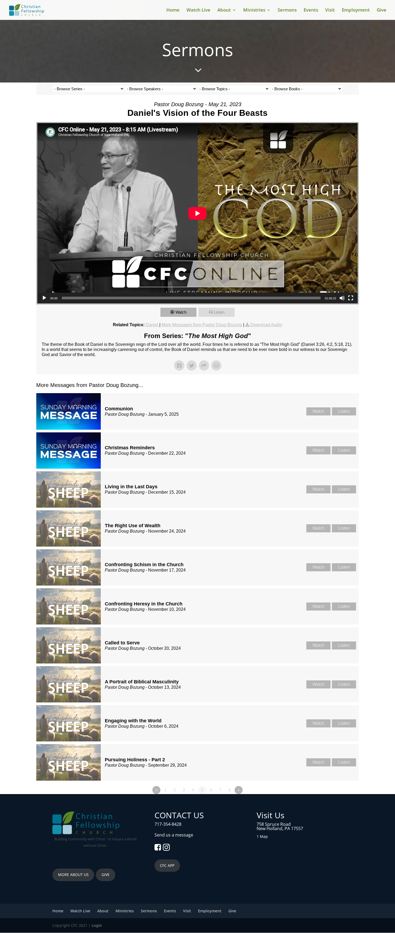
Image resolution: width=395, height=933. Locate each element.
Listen (219, 312)
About (224, 10)
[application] (197, 213)
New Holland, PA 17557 (280, 828)
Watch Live (198, 10)
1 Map (262, 836)
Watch (180, 312)
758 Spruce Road (274, 824)
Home (172, 10)
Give (381, 10)
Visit (330, 10)
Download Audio (266, 324)
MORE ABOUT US (73, 874)
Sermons (287, 10)
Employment (356, 10)
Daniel (152, 324)
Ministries (254, 10)
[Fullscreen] (350, 298)
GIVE (106, 874)
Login (97, 925)
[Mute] (342, 298)
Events (311, 10)
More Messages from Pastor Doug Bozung (201, 324)
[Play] (44, 298)
